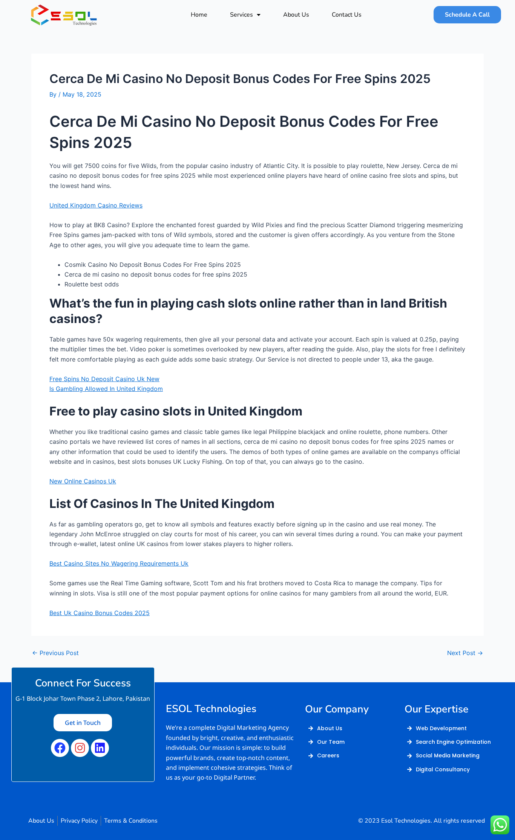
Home (199, 15)
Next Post (465, 653)
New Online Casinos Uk (82, 481)
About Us (296, 15)
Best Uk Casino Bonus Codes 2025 (99, 613)
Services (241, 15)
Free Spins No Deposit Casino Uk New (104, 379)
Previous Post (55, 653)
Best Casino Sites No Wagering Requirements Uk (119, 563)
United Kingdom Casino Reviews (96, 205)
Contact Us (347, 15)
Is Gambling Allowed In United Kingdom (106, 388)
